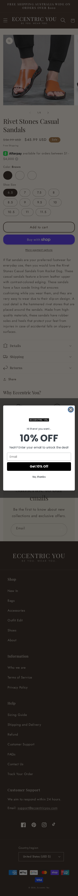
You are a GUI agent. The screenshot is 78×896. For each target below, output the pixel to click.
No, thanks (39, 477)
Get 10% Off (39, 466)
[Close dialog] (70, 409)
